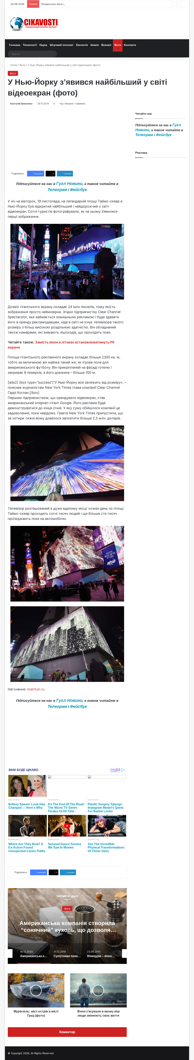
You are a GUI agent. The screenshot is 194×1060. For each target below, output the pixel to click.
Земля (94, 44)
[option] (67, 926)
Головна (14, 44)
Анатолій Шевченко (21, 103)
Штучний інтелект (62, 44)
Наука (43, 44)
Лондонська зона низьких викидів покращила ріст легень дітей (80, 3)
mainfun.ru (35, 689)
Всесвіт (106, 44)
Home (13, 65)
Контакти (130, 44)
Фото (117, 44)
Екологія (82, 44)
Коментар (67, 1032)
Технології (30, 44)
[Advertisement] (67, 138)
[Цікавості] (34, 24)
